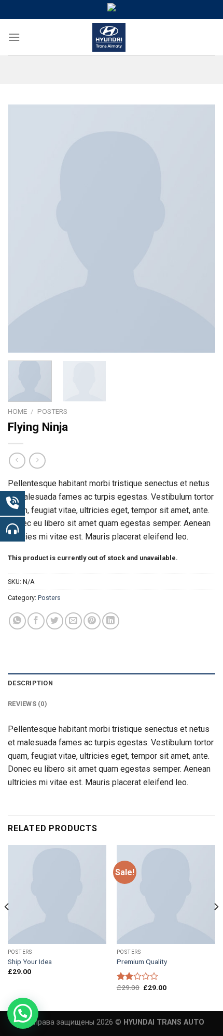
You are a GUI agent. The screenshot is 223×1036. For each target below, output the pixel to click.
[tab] (111, 683)
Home (17, 411)
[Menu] (14, 37)
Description (30, 683)
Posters (52, 411)
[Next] (198, 228)
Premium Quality (142, 961)
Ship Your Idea (30, 961)
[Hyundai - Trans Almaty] (109, 37)
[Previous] (25, 228)
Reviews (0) (27, 704)
